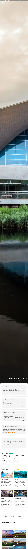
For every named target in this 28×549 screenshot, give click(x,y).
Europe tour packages (16, 391)
